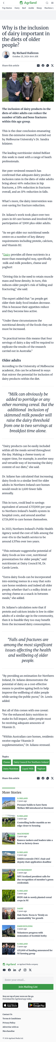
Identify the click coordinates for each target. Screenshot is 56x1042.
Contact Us (7, 1014)
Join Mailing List (28, 986)
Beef (24, 8)
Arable (31, 8)
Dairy (17, 8)
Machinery (49, 8)
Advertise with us (10, 1027)
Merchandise (9, 1031)
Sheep (39, 8)
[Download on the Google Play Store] (40, 1005)
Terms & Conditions (12, 1018)
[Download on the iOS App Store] (14, 1005)
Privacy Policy (9, 1023)
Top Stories (7, 8)
